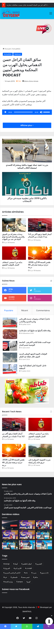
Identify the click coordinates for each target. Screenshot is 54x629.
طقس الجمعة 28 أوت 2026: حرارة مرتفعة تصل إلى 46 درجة (39, 265)
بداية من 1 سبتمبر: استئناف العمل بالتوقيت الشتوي (12, 263)
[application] (27, 112)
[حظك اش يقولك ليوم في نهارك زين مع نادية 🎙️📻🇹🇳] (10, 544)
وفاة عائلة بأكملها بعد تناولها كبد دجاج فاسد (35, 330)
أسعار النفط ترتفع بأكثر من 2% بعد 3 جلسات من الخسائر (40, 235)
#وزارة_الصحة (8, 582)
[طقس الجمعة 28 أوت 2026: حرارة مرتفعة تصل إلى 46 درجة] (40, 253)
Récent (24, 310)
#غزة (5, 577)
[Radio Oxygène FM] (11, 13)
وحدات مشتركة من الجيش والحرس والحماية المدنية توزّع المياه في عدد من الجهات (13, 237)
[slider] (47, 112)
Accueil (7, 49)
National (18, 54)
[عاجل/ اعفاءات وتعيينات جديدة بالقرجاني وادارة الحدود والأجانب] (10, 322)
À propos (19, 582)
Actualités (16, 49)
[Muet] (41, 112)
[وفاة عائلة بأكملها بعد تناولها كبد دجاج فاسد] (10, 334)
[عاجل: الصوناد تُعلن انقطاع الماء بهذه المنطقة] (10, 369)
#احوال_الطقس (26, 564)
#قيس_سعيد (25, 577)
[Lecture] (5, 112)
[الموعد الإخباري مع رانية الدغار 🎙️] (27, 524)
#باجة (26, 573)
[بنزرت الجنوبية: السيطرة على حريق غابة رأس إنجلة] (40, 450)
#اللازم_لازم (17, 568)
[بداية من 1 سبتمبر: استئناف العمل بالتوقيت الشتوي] (14, 253)
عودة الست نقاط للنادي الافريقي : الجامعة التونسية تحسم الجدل (35, 343)
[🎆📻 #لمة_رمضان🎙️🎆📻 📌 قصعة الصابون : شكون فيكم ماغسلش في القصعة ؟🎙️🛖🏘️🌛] (44, 524)
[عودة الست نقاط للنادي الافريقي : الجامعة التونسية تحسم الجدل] (10, 346)
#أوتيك (15, 564)
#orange (6, 564)
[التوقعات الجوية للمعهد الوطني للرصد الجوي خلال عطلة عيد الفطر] (10, 357)
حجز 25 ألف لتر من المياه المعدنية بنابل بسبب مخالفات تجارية (29, 5)
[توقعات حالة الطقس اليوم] (10, 534)
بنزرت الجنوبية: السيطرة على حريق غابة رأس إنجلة (39, 461)
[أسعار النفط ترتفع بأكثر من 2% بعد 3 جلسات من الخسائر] (40, 225)
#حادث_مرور (44, 573)
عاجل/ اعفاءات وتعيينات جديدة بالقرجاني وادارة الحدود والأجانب (34, 320)
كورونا (28, 582)
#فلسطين (14, 577)
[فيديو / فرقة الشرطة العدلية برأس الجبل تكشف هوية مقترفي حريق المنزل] (10, 524)
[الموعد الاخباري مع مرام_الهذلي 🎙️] (27, 534)
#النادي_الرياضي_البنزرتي (11, 573)
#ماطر (35, 577)
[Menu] (50, 14)
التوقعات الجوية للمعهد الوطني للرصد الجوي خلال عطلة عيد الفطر (33, 355)
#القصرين (38, 564)
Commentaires (43, 310)
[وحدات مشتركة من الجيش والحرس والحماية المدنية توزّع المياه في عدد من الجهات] (14, 225)
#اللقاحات (28, 568)
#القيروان (6, 568)
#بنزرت (33, 573)
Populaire (8, 310)
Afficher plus (26, 125)
